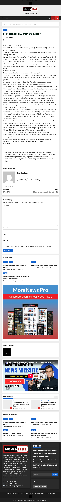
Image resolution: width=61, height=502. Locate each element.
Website (5, 240)
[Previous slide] (55, 397)
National (6, 262)
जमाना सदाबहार (30, 13)
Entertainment (50, 493)
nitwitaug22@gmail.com (16, 486)
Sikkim (5, 30)
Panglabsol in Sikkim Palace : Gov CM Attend (44, 265)
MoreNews (36, 500)
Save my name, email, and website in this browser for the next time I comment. (28, 246)
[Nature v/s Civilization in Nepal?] (16, 430)
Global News (44, 400)
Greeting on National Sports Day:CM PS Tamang (14, 266)
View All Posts (35, 179)
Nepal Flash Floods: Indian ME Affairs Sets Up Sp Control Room (35, 404)
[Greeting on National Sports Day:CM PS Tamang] (16, 262)
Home (7, 493)
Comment (6, 205)
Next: (45, 191)
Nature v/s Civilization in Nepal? (12, 433)
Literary (43, 493)
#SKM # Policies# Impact (40, 486)
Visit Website (22, 179)
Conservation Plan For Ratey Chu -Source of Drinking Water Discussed (16, 278)
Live (57, 18)
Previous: (6, 191)
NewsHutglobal (9, 37)
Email (5, 234)
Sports (32, 493)
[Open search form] (49, 18)
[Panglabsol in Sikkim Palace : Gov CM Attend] (44, 262)
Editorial (6, 430)
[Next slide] (57, 397)
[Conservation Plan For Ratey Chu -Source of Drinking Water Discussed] (16, 273)
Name (5, 228)
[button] (2, 18)
